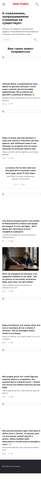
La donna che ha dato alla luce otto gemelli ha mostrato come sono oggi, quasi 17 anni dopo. (20, 170)
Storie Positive (20, 3)
